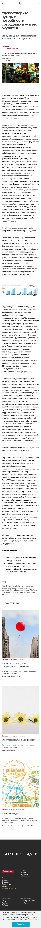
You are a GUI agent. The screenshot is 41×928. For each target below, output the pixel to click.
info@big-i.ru (25, 903)
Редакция (24, 875)
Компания (5, 880)
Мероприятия (26, 877)
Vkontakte (5, 903)
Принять (20, 924)
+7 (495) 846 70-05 (27, 901)
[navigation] (10, 880)
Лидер (4, 878)
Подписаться (8, 871)
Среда (4, 886)
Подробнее (32, 919)
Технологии (6, 884)
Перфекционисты (9, 888)
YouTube (5, 905)
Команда (5, 882)
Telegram (5, 901)
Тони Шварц (6, 58)
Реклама (23, 873)
